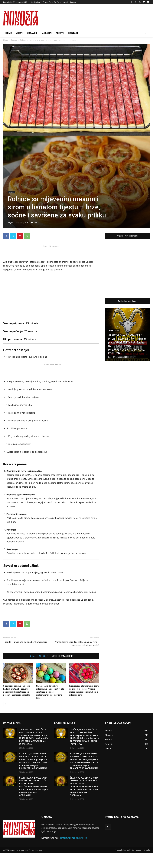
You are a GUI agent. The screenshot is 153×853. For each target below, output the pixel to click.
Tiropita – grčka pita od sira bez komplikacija (25, 642)
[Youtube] (148, 2)
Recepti (14, 40)
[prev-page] (5, 704)
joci (11, 222)
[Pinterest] (20, 236)
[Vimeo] (144, 2)
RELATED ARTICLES (39, 656)
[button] (146, 33)
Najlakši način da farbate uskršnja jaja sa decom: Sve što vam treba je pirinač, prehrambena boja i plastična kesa (50, 692)
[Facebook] (131, 2)
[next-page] (10, 704)
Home (5, 40)
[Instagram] (135, 2)
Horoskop (114, 330)
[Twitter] (139, 2)
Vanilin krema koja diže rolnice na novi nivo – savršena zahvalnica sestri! (77, 644)
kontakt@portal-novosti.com (74, 837)
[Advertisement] (51, 252)
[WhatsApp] (27, 236)
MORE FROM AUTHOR (62, 656)
